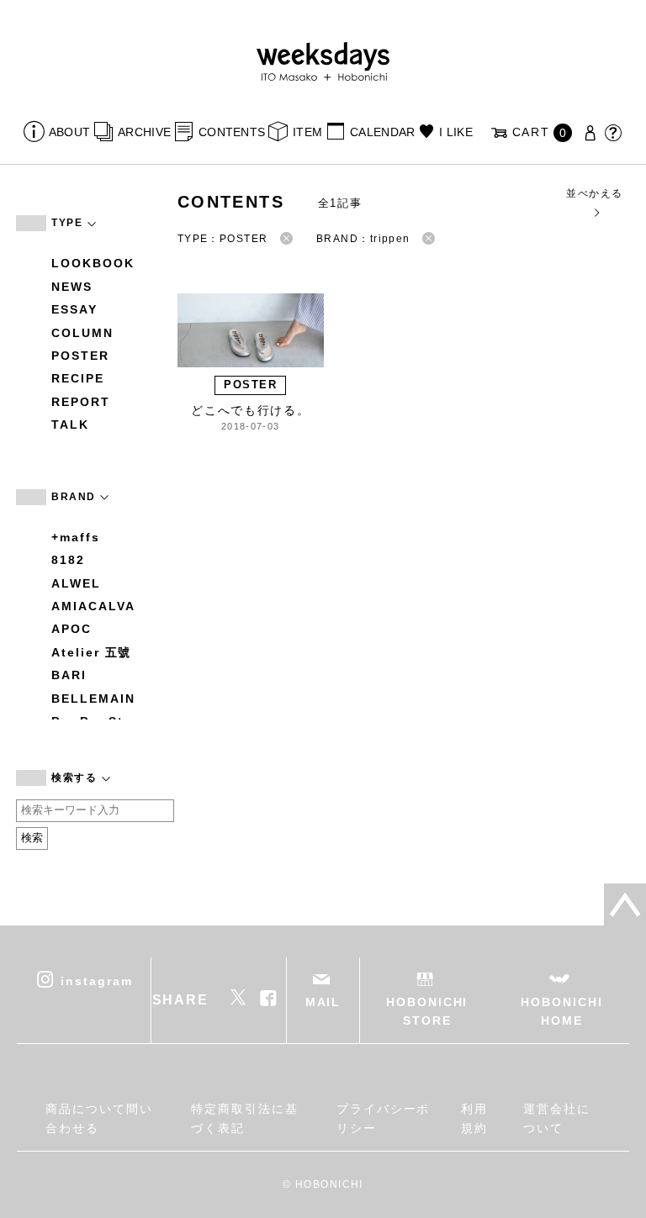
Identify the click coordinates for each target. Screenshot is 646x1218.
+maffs (75, 537)
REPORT (80, 402)
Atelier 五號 (91, 652)
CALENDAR (382, 132)
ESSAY (74, 309)
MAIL (323, 1002)
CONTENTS (232, 132)
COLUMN (82, 333)
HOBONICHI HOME (561, 1011)
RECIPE (77, 378)
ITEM (307, 132)
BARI (69, 675)
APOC (71, 628)
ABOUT (69, 132)
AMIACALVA (93, 606)
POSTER (80, 355)
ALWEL (76, 583)
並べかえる (594, 193)
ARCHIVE (144, 132)
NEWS (72, 286)
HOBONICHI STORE (427, 1011)
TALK (70, 424)
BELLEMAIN (93, 698)
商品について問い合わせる (98, 1118)
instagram (96, 980)
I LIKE (456, 132)
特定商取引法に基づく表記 (244, 1118)
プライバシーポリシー (383, 1118)
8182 (68, 560)
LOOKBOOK (92, 263)
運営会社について (556, 1118)
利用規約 (474, 1118)
